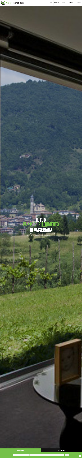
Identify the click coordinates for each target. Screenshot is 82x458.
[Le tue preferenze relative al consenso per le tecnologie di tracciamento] (80, 456)
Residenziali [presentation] (20, 450)
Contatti (79, 2)
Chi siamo (56, 2)
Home (51, 2)
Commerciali (72, 2)
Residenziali (64, 2)
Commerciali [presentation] (61, 450)
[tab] (20, 450)
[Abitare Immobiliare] (12, 2)
